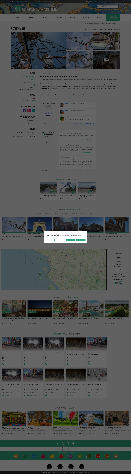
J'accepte (81, 240)
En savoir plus (60, 240)
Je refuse (71, 240)
